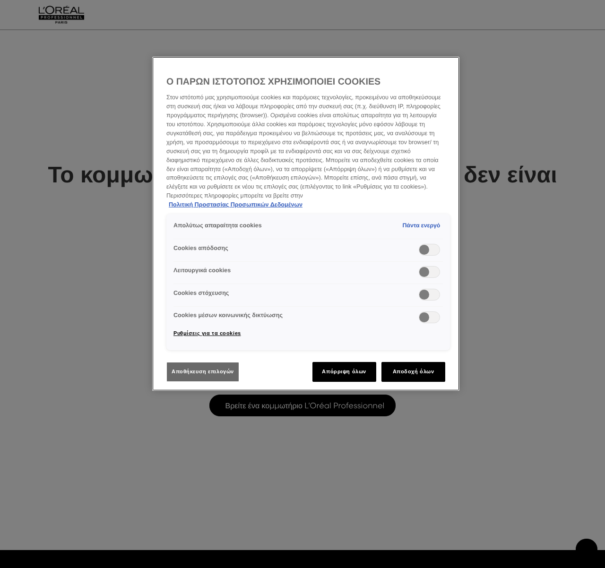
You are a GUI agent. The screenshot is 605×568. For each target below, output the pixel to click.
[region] (305, 224)
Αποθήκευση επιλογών (203, 371)
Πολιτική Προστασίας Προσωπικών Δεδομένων (235, 204)
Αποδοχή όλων (413, 371)
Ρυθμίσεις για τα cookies (207, 333)
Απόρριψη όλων (344, 371)
